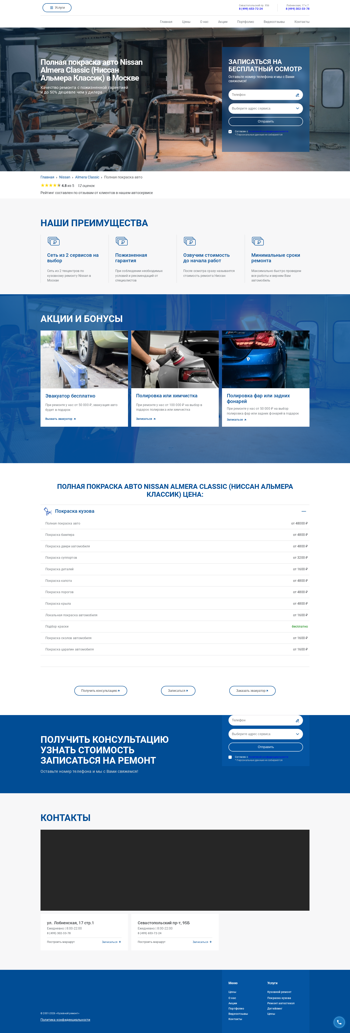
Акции (222, 22)
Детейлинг (274, 1008)
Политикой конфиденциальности (268, 131)
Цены (186, 22)
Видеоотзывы (274, 22)
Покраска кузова (279, 998)
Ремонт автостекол (281, 1003)
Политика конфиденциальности (65, 1020)
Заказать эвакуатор (251, 690)
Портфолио (245, 22)
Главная (166, 22)
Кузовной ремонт (279, 992)
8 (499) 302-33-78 (297, 8)
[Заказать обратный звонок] (339, 1022)
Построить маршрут (61, 941)
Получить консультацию (99, 690)
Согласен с (261, 133)
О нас (204, 22)
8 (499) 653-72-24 (251, 8)
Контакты (302, 22)
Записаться (176, 690)
